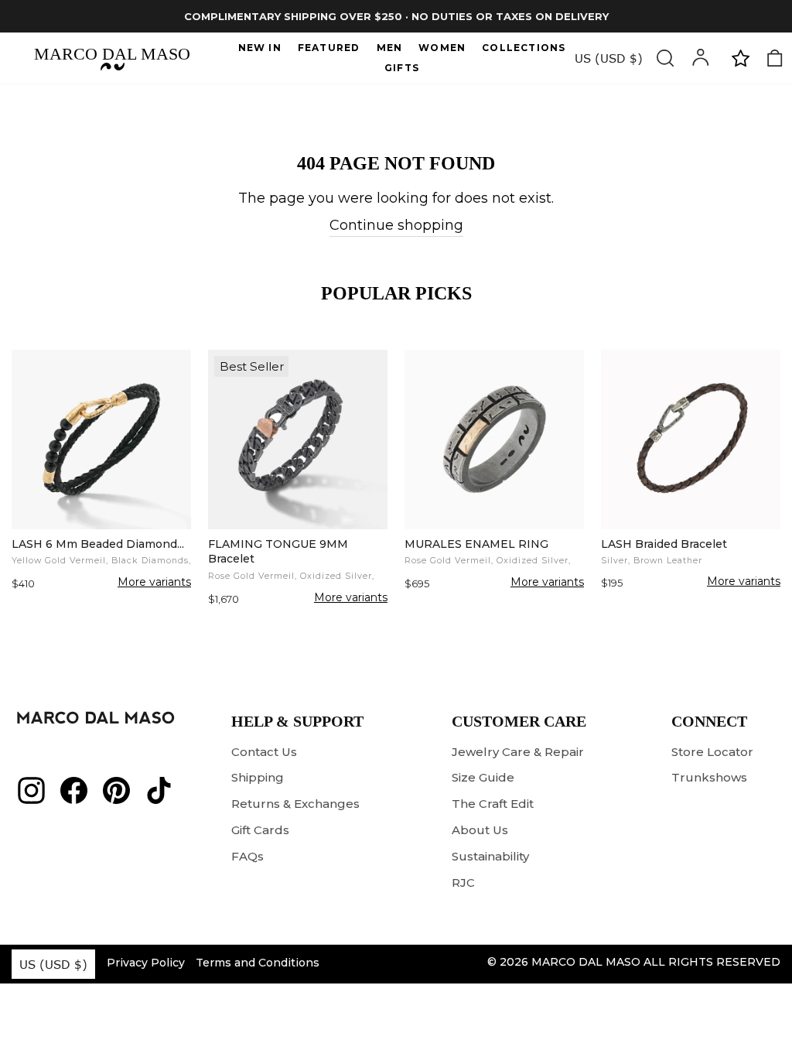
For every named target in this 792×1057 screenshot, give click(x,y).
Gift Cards (260, 830)
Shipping (257, 777)
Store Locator (712, 751)
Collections (523, 47)
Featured (329, 47)
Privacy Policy (146, 963)
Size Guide (483, 777)
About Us (480, 830)
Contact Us (264, 751)
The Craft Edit (493, 803)
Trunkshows (709, 777)
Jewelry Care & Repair (518, 751)
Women (442, 47)
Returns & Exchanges (295, 803)
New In (260, 47)
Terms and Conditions (257, 963)
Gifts (401, 68)
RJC (463, 882)
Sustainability (490, 856)
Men (390, 47)
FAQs (247, 856)
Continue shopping (396, 225)
